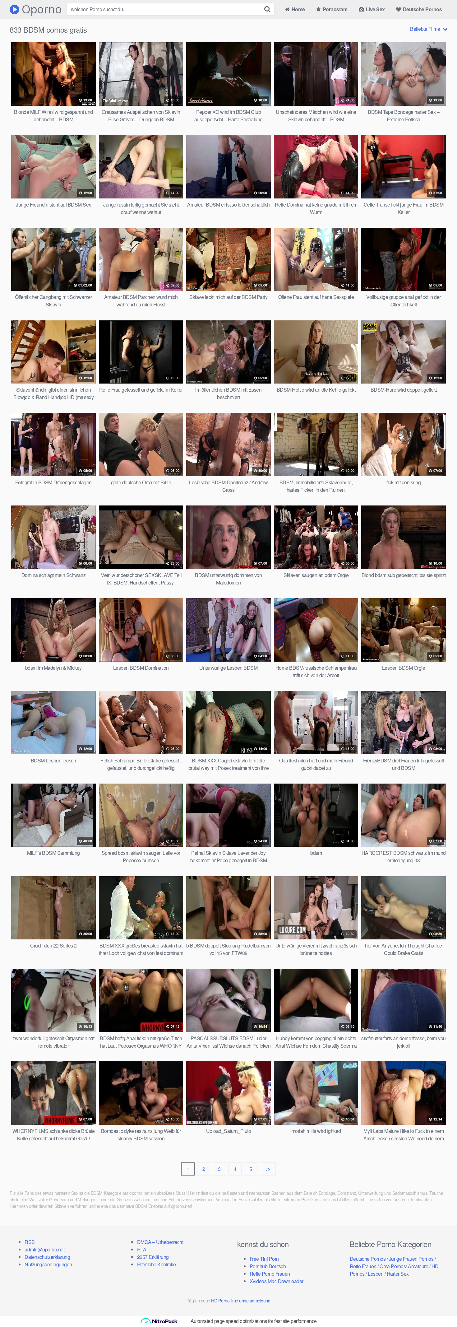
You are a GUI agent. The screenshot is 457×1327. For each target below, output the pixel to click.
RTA (141, 1249)
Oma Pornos (393, 1266)
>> (267, 1168)
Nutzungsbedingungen (48, 1264)
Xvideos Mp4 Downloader (276, 1281)
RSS (30, 1242)
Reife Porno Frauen (270, 1273)
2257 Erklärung (153, 1256)
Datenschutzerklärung (47, 1256)
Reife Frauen (363, 1266)
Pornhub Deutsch (268, 1266)
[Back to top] (440, 1307)
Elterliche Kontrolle (156, 1264)
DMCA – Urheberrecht (160, 1242)
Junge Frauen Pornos (411, 1258)
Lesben (375, 1273)
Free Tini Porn (264, 1258)
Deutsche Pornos (422, 9)
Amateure (418, 1266)
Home (297, 9)
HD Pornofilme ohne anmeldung (240, 1300)
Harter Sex (398, 1273)
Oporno (40, 9)
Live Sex (375, 9)
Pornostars (334, 9)
